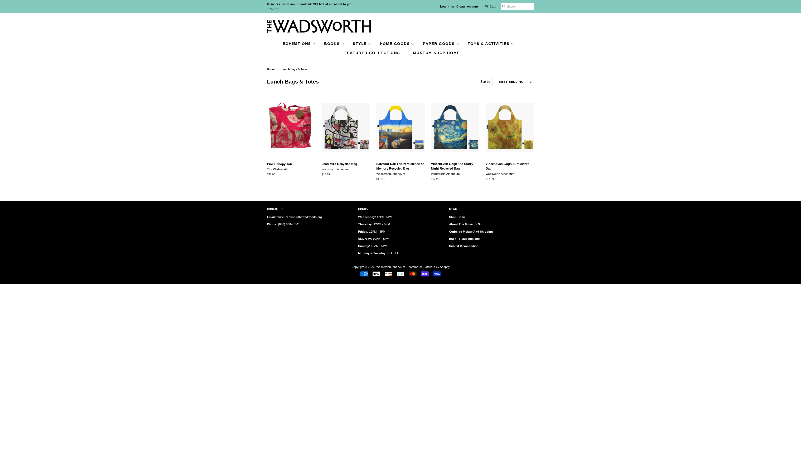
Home (271, 69)
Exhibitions (298, 44)
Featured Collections (373, 53)
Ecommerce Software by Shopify (428, 267)
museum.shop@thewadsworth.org (299, 217)
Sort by (485, 81)
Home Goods (395, 44)
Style (360, 44)
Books (332, 44)
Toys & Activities (489, 44)
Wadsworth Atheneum (390, 267)
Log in (444, 6)
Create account (467, 6)
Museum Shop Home (436, 53)
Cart (493, 6)
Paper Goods (439, 44)
